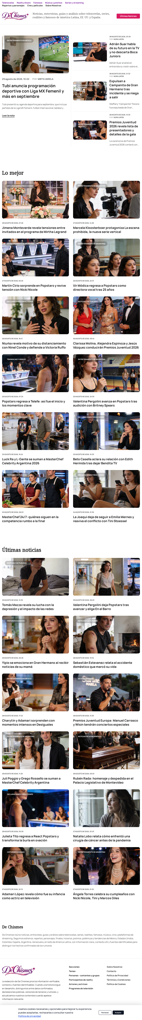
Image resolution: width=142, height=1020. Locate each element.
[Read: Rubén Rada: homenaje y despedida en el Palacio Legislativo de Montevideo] (106, 750)
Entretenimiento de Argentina (91, 186)
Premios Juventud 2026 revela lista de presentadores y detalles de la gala (123, 128)
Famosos (37, 3)
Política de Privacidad (117, 975)
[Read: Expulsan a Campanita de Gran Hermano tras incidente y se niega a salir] (90, 90)
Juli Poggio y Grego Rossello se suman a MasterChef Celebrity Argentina (31, 780)
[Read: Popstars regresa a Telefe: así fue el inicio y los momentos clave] (35, 373)
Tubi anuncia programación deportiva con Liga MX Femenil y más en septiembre (33, 91)
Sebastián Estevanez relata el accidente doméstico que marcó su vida (102, 665)
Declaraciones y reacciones (20, 186)
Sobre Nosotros (53, 5)
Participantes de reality (81, 979)
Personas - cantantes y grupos (84, 975)
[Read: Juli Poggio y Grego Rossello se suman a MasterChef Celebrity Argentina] (35, 750)
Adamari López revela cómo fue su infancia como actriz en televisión (33, 896)
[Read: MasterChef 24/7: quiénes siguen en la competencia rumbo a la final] (35, 489)
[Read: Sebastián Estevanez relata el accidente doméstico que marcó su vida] (106, 635)
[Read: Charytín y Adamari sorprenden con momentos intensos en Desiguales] (35, 692)
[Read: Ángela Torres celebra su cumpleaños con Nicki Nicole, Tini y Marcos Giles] (106, 866)
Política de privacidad (29, 1016)
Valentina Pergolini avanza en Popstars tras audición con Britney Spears (105, 403)
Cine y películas (35, 5)
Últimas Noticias (128, 16)
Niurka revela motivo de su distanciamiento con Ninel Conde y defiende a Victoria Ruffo (34, 345)
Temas (72, 971)
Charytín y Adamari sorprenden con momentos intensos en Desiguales (28, 723)
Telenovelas (8, 3)
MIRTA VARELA (45, 79)
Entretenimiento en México (19, 40)
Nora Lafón (119, 39)
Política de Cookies (116, 984)
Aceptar (118, 1013)
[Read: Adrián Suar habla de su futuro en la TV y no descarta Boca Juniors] (90, 51)
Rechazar (105, 1013)
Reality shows (24, 3)
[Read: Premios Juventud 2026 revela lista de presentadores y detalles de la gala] (90, 130)
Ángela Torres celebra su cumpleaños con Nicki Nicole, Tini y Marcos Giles (104, 896)
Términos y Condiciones (118, 979)
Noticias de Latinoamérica (90, 736)
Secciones (74, 966)
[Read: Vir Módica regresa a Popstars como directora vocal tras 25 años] (106, 257)
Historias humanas (16, 621)
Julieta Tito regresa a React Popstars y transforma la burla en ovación (30, 838)
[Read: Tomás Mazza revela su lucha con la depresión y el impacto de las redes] (35, 577)
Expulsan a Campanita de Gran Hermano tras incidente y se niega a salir (124, 89)
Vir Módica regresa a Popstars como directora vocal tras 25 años (99, 288)
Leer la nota (8, 115)
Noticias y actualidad (88, 47)
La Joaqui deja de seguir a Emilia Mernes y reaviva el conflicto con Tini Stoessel (103, 519)
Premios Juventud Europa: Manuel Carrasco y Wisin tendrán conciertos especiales (105, 723)
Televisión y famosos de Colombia (88, 86)
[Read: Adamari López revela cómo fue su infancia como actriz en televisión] (35, 866)
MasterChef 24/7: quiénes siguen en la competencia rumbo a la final (30, 519)
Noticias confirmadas (17, 417)
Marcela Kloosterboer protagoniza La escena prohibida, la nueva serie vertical (106, 230)
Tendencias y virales (16, 359)
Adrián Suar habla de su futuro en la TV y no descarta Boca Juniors (124, 50)
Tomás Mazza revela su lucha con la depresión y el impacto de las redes (28, 607)
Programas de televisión (81, 988)
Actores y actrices (78, 984)
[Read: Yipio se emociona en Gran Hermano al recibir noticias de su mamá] (35, 635)
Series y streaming (74, 3)
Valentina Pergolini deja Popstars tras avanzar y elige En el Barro (101, 607)
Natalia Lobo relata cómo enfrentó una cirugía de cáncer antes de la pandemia (102, 838)
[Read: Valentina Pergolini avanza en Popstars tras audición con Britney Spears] (106, 373)
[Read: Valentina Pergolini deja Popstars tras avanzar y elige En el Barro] (106, 577)
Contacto (111, 971)
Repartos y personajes (13, 5)
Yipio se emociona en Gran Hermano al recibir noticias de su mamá (35, 665)
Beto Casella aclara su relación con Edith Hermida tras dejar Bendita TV (103, 461)
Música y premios (53, 3)
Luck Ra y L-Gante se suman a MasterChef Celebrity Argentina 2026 (32, 461)
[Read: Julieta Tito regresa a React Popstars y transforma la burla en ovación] (35, 808)
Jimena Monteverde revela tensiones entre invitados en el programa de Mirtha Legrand (34, 230)
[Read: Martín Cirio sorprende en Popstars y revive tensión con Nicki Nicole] (35, 257)
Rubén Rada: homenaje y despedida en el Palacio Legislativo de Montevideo (103, 780)
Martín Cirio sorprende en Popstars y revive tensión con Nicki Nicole (34, 288)
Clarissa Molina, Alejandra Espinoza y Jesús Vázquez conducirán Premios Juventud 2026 (106, 345)
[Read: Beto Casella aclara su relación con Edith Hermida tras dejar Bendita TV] (106, 431)
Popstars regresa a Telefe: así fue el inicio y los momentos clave (33, 403)
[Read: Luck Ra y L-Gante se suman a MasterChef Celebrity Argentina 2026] (35, 431)
